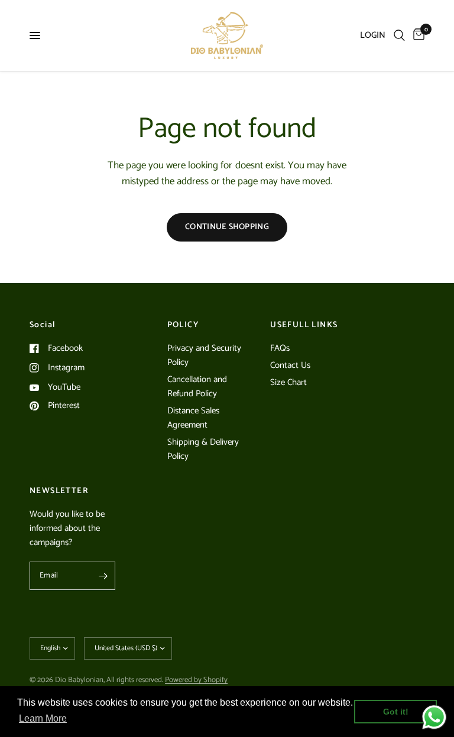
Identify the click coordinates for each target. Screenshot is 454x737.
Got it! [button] (395, 711)
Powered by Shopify (196, 680)
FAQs (280, 348)
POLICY (183, 325)
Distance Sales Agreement (193, 417)
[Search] (399, 35)
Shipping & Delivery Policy (203, 449)
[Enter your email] (103, 576)
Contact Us (290, 365)
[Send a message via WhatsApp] (434, 717)
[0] (416, 35)
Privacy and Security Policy (204, 355)
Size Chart (288, 382)
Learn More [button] (43, 718)
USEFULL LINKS (304, 325)
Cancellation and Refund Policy (197, 386)
